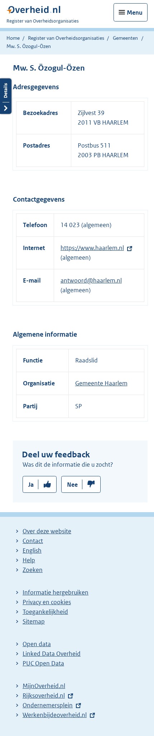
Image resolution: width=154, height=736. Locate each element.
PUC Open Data (43, 663)
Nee (72, 485)
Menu (135, 12)
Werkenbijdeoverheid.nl (55, 715)
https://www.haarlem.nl (92, 248)
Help (29, 560)
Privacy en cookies (47, 602)
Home (13, 38)
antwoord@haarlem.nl (91, 280)
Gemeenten (125, 38)
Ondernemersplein (48, 705)
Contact (33, 541)
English (32, 550)
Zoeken (33, 570)
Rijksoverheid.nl (44, 695)
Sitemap (34, 621)
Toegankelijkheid (45, 612)
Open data (37, 644)
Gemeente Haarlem (101, 383)
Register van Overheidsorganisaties (66, 38)
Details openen (5, 96)
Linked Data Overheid (52, 654)
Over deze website (47, 531)
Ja (31, 485)
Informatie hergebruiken (55, 592)
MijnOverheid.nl (44, 686)
